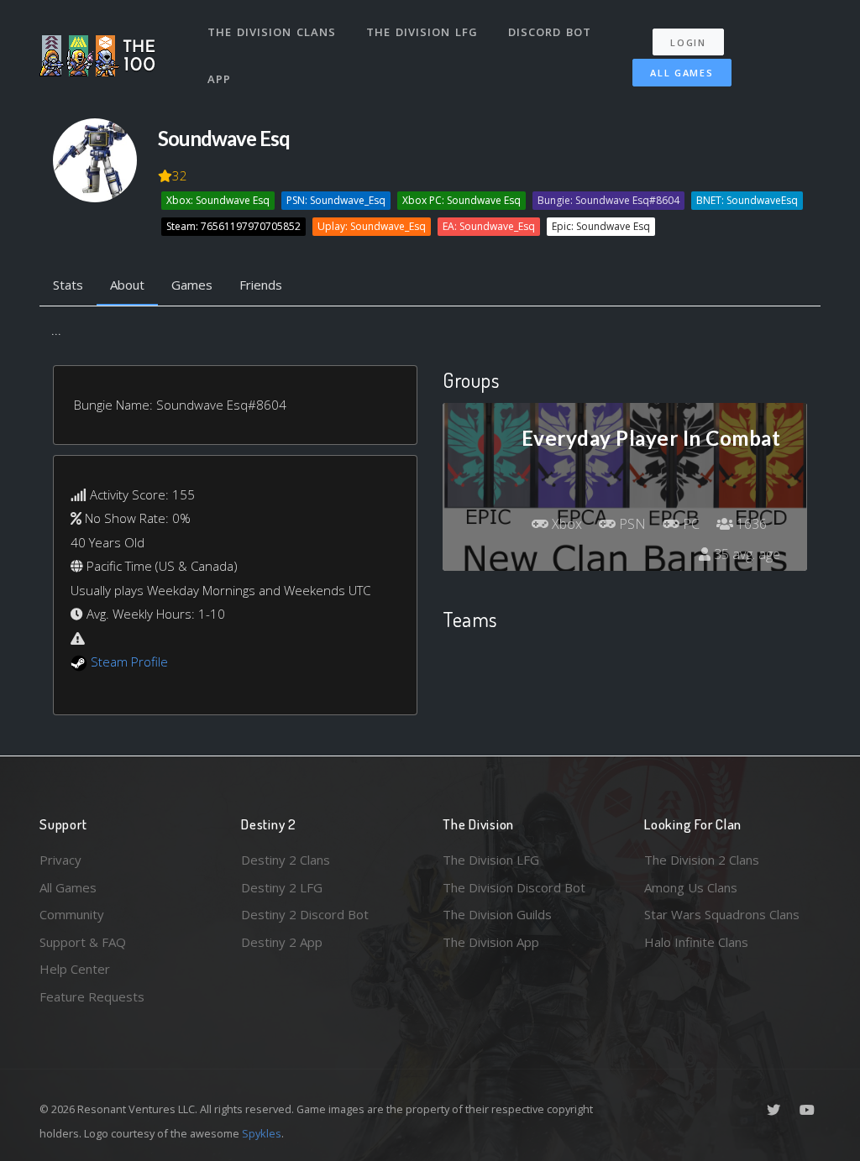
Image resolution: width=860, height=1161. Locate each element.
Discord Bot (549, 31)
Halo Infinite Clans (696, 942)
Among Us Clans (690, 887)
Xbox (565, 524)
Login (688, 42)
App (219, 78)
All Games (681, 72)
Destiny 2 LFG (281, 887)
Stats (68, 284)
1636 (750, 524)
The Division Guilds (497, 914)
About (127, 284)
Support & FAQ (82, 942)
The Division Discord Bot (514, 887)
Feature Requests (91, 996)
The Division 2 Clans (701, 859)
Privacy (60, 859)
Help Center (74, 968)
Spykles (261, 1133)
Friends (260, 284)
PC (689, 524)
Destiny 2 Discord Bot (305, 914)
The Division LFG (422, 31)
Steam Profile (129, 661)
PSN (631, 524)
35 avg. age (745, 554)
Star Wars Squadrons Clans (722, 914)
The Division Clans (271, 31)
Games (191, 284)
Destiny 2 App (281, 942)
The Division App (491, 942)
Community (71, 914)
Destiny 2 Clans (285, 859)
